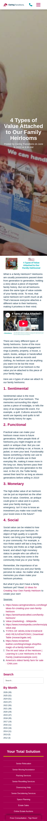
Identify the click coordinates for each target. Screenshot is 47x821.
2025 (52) (7, 695)
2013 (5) (6, 734)
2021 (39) (7, 708)
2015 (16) (7, 728)
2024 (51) (7, 699)
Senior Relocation (23, 763)
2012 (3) (6, 738)
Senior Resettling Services (23, 781)
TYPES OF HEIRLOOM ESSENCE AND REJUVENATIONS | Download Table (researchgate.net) (24, 634)
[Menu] (38, 4)
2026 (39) (7, 692)
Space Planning (23, 799)
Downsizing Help (23, 787)
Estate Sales (23, 805)
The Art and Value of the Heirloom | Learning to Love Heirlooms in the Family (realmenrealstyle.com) (24, 653)
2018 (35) (7, 718)
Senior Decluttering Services (23, 793)
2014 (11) (7, 731)
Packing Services (23, 775)
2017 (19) (7, 721)
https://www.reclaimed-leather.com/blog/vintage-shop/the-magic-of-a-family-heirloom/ (24, 644)
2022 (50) (7, 705)
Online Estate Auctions (23, 811)
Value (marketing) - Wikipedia (21, 621)
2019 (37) (7, 715)
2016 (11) (7, 725)
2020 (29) (7, 712)
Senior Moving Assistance (23, 769)
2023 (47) (7, 702)
